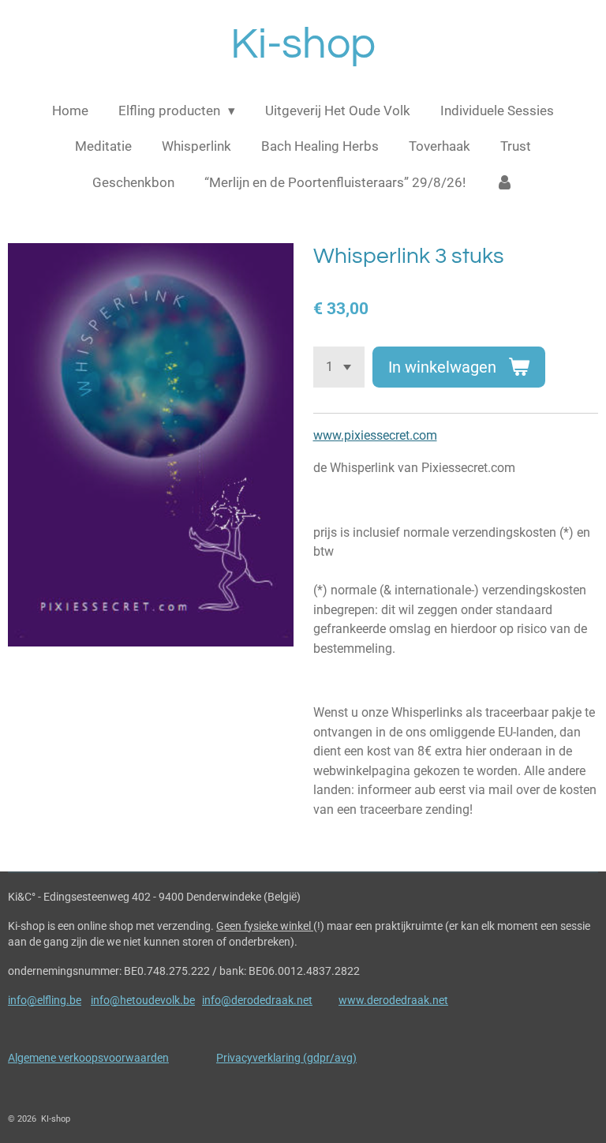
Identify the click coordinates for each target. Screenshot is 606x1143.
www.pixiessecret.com (375, 435)
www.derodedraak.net (393, 1000)
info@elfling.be (44, 1000)
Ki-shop (303, 44)
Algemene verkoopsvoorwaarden (88, 1057)
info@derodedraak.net (257, 1000)
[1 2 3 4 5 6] (339, 367)
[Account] (505, 183)
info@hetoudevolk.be (143, 1000)
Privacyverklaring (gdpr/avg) (286, 1057)
